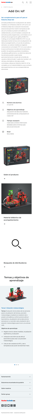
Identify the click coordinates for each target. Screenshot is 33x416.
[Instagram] (5, 405)
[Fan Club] (27, 2)
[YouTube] (8, 405)
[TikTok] (14, 405)
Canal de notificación (19, 412)
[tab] (14, 364)
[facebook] (2, 405)
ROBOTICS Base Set (8, 7)
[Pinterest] (11, 405)
